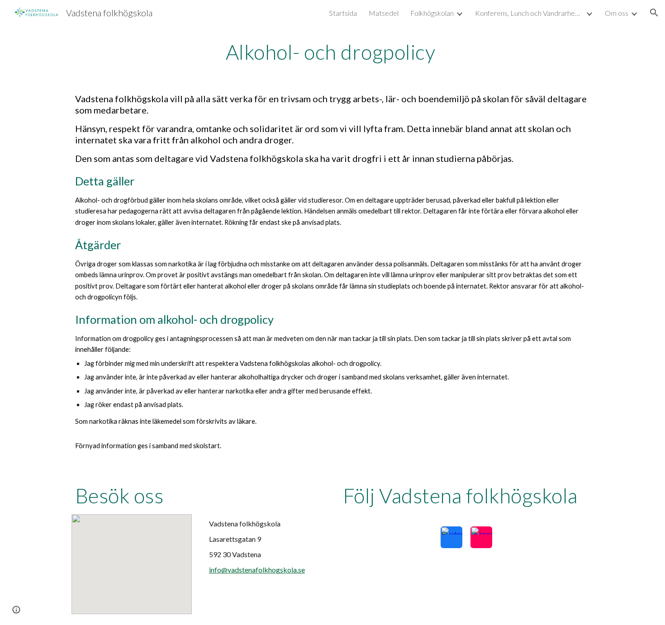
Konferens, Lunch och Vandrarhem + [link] (529, 13)
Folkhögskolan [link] (432, 13)
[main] (332, 52)
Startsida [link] (343, 13)
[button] (654, 13)
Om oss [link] (616, 13)
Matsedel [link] (384, 13)
